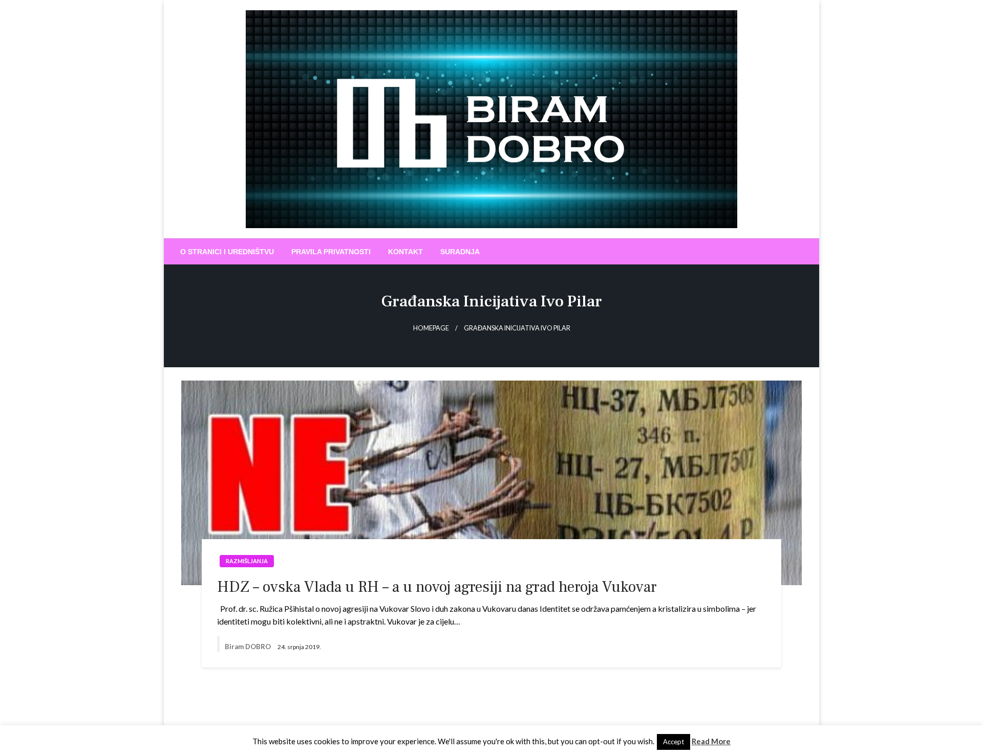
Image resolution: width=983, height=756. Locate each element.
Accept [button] (673, 742)
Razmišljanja (247, 561)
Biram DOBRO (248, 646)
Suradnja (460, 252)
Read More (711, 741)
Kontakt (405, 252)
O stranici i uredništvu (227, 252)
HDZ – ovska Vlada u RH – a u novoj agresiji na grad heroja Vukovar (437, 587)
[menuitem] (227, 251)
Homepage (431, 328)
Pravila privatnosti (331, 252)
